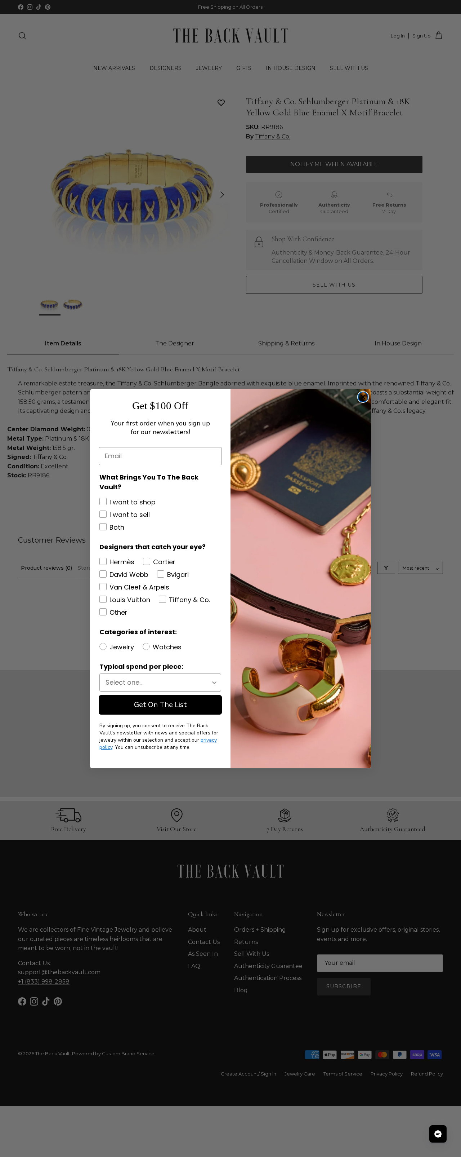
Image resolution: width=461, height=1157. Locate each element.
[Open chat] (438, 1134)
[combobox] (158, 682)
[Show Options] (214, 682)
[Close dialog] (363, 397)
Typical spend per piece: (141, 666)
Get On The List (160, 705)
